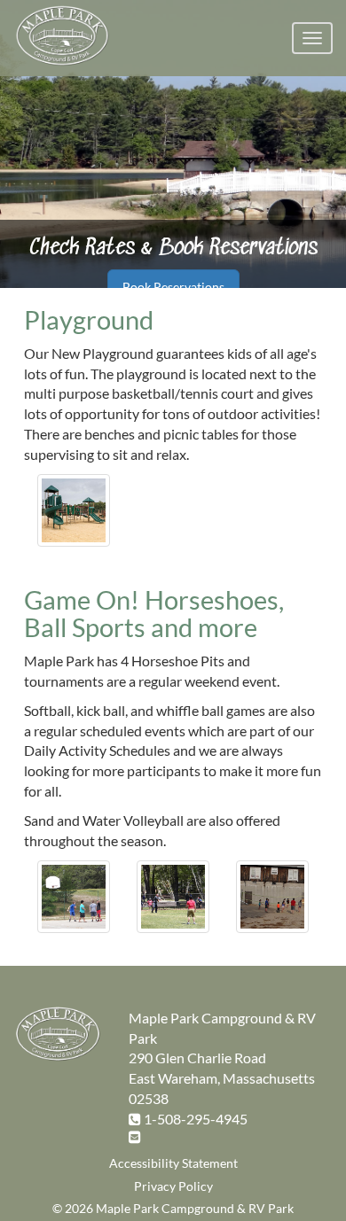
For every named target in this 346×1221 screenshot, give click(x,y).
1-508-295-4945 (196, 1118)
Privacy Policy (173, 1186)
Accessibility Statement (173, 1163)
